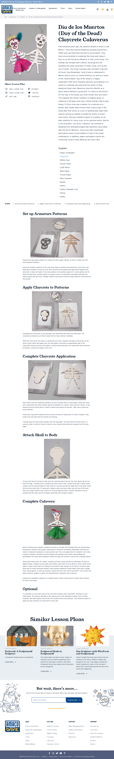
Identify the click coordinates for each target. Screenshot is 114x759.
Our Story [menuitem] (94, 730)
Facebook (34, 89)
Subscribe (73, 700)
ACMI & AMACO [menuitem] (96, 737)
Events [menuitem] (92, 744)
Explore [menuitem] (50, 722)
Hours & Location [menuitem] (96, 733)
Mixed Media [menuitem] (80, 8)
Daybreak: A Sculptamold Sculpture (18, 652)
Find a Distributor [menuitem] (19, 8)
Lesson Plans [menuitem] (52, 730)
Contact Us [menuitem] (94, 726)
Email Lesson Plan (16, 89)
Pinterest (35, 96)
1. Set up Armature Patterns (24, 204)
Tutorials (22, 17)
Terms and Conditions (65, 756)
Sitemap (44, 756)
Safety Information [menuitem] (76, 730)
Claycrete (64, 156)
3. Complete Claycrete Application (77, 204)
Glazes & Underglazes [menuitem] (37, 8)
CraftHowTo (11, 649)
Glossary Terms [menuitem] (53, 744)
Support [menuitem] (72, 722)
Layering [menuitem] (50, 741)
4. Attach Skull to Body (102, 204)
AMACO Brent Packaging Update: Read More (22, 2)
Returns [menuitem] (72, 733)
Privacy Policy (53, 756)
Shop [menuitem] (27, 722)
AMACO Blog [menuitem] (52, 733)
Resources (13, 17)
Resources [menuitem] (20, 10)
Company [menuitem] (93, 722)
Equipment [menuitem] (53, 8)
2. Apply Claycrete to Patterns (49, 204)
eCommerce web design (82, 756)
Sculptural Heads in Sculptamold (51, 652)
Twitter (35, 93)
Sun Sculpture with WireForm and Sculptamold (92, 652)
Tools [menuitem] (63, 8)
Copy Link (13, 96)
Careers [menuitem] (93, 741)
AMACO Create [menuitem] (53, 726)
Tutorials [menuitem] (50, 737)
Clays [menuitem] (70, 8)
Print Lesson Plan (16, 93)
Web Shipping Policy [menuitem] (76, 726)
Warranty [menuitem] (72, 737)
